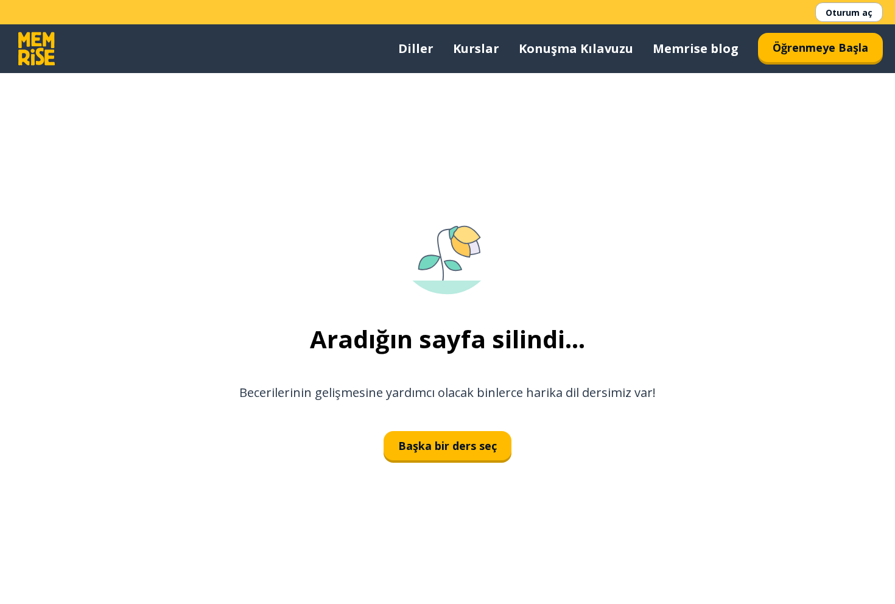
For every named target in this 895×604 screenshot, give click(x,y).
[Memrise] (36, 48)
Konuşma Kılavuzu (576, 48)
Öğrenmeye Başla (820, 47)
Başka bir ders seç (447, 445)
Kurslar (476, 48)
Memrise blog (696, 48)
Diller (415, 48)
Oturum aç (849, 12)
